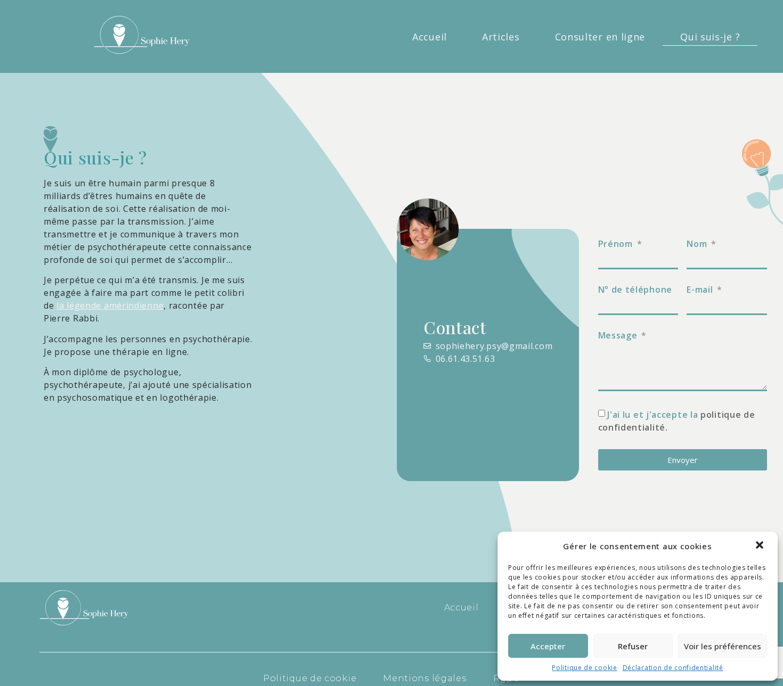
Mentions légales (424, 678)
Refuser (633, 646)
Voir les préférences (722, 646)
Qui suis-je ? (710, 36)
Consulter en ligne (600, 36)
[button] (760, 546)
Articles (501, 36)
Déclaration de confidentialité (673, 667)
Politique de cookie (584, 667)
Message (619, 335)
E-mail (701, 289)
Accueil (429, 36)
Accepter (548, 646)
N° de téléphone (635, 289)
